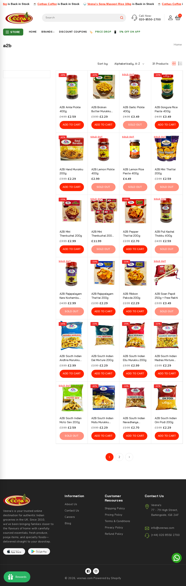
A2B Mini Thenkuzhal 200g (71, 233)
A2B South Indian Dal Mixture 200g (102, 358)
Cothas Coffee (29, 3)
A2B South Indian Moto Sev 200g (71, 420)
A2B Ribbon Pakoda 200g (131, 295)
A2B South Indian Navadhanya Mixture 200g (134, 420)
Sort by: (103, 63)
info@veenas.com (162, 528)
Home (33, 32)
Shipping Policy (115, 508)
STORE (15, 32)
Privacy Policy (114, 527)
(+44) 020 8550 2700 (165, 535)
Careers (70, 517)
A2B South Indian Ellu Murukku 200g (134, 358)
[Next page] (129, 457)
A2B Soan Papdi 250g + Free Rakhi (166, 295)
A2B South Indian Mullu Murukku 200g (102, 420)
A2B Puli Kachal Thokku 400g (164, 233)
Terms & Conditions (117, 521)
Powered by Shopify (107, 578)
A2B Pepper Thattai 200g (131, 233)
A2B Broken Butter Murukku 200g (101, 109)
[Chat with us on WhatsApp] (177, 558)
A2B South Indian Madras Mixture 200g (166, 358)
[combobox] (84, 18)
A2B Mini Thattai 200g (165, 171)
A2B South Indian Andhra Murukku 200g (71, 358)
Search (121, 17)
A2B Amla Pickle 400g (70, 109)
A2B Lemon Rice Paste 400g (133, 171)
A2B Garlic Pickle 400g (134, 109)
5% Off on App (130, 32)
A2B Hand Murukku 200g (71, 171)
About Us (71, 504)
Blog (68, 523)
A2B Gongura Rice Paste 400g (166, 109)
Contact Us (72, 510)
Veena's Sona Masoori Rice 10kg (92, 3)
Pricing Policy (113, 515)
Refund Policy (114, 534)
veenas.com (85, 578)
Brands (47, 32)
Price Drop (103, 32)
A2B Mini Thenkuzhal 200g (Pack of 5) (102, 234)
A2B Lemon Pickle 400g (103, 171)
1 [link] (109, 457)
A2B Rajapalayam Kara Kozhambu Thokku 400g (71, 296)
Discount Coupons (73, 32)
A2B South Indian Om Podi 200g (166, 420)
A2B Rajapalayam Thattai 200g (102, 295)
